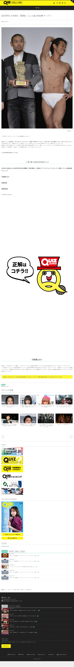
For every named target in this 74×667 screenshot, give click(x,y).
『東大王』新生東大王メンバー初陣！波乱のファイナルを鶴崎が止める (22, 632)
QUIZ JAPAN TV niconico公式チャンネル (12, 600)
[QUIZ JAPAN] (13, 3)
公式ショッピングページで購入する (13, 534)
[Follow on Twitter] (60, 3)
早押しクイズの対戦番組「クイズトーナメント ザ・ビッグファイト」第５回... (23, 572)
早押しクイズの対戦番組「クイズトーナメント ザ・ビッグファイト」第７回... (23, 555)
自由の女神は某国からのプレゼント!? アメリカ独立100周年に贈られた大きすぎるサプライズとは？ (40, 377)
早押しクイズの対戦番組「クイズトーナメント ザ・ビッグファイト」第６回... (23, 561)
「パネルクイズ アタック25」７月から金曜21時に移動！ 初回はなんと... (22, 566)
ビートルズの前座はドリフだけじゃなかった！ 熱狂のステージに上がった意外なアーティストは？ (46, 425)
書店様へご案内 (6, 597)
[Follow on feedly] (62, 3)
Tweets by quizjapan (5, 546)
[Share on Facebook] (57, 3)
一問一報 (3, 384)
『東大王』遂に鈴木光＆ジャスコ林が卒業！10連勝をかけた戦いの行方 (22, 621)
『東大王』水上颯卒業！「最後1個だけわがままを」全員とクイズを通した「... (23, 610)
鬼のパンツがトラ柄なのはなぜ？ (64, 424)
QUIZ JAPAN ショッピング (9, 599)
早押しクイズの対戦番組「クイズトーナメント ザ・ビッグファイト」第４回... (23, 577)
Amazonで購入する (13, 538)
